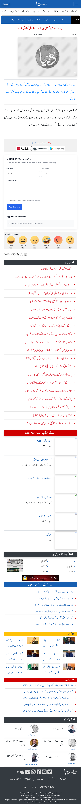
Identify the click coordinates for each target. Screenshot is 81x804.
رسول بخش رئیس (32, 735)
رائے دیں (40, 778)
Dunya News (46, 786)
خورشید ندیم (72, 735)
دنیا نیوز (33, 786)
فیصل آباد (30, 20)
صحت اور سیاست (58, 729)
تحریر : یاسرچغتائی (47, 446)
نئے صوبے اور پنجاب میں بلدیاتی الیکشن (53, 743)
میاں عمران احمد (32, 749)
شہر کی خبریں (35, 11)
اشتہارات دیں (15, 778)
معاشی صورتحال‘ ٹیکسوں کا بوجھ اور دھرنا (15, 757)
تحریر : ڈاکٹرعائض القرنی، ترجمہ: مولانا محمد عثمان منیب (38, 502)
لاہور (61, 20)
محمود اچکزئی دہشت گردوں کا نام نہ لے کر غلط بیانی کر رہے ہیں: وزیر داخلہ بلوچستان (48, 711)
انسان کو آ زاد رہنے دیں (44, 440)
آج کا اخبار (56, 11)
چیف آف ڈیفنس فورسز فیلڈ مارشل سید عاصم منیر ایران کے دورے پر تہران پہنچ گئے (48, 685)
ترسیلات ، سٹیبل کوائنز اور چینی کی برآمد (15, 743)
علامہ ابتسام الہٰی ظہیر (31, 764)
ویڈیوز (25, 786)
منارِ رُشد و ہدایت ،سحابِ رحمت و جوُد (39, 478)
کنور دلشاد (72, 749)
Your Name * (10, 168)
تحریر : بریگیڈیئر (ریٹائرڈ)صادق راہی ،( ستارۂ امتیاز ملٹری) (37, 465)
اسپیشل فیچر (25, 11)
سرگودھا (12, 20)
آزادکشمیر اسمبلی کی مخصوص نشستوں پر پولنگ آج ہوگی (56, 617)
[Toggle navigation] (76, 4)
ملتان (38, 20)
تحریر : (50, 484)
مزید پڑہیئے (68, 262)
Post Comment (14, 207)
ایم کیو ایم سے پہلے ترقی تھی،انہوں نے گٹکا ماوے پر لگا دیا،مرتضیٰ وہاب (14, 646)
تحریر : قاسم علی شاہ (47, 521)
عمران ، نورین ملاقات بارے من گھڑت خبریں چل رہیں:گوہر (54, 611)
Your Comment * (12, 180)
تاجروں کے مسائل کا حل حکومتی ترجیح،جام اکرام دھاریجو (51, 672)
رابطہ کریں (63, 778)
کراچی (55, 20)
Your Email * (45, 168)
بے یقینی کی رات (19, 729)
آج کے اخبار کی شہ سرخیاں (38, 584)
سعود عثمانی (71, 763)
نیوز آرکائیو (51, 778)
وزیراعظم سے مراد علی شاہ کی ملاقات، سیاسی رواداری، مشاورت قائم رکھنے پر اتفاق (48, 704)
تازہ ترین (65, 11)
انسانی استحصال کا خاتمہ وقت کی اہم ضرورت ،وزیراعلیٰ (14, 659)
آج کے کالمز (46, 11)
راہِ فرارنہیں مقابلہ (45, 516)
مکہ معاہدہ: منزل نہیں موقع (42, 459)
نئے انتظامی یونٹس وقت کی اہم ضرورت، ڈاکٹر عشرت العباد (14, 672)
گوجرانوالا (21, 20)
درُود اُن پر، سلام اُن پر (44, 497)
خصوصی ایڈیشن (14, 11)
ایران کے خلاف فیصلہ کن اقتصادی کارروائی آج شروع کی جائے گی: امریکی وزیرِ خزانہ (48, 698)
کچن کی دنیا (48, 534)
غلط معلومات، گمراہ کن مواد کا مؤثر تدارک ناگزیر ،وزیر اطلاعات (54, 624)
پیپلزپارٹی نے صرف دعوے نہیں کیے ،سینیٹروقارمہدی (51, 659)
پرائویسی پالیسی (29, 778)
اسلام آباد (46, 20)
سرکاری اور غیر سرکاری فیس (54, 757)
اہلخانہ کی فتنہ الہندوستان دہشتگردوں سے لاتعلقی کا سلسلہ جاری (54, 592)
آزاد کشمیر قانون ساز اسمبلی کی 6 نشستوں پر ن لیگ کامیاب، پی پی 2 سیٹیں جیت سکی (48, 691)
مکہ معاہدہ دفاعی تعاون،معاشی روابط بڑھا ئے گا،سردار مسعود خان (53, 605)
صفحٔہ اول (74, 11)
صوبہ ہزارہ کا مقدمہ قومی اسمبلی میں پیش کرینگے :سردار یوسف (54, 598)
